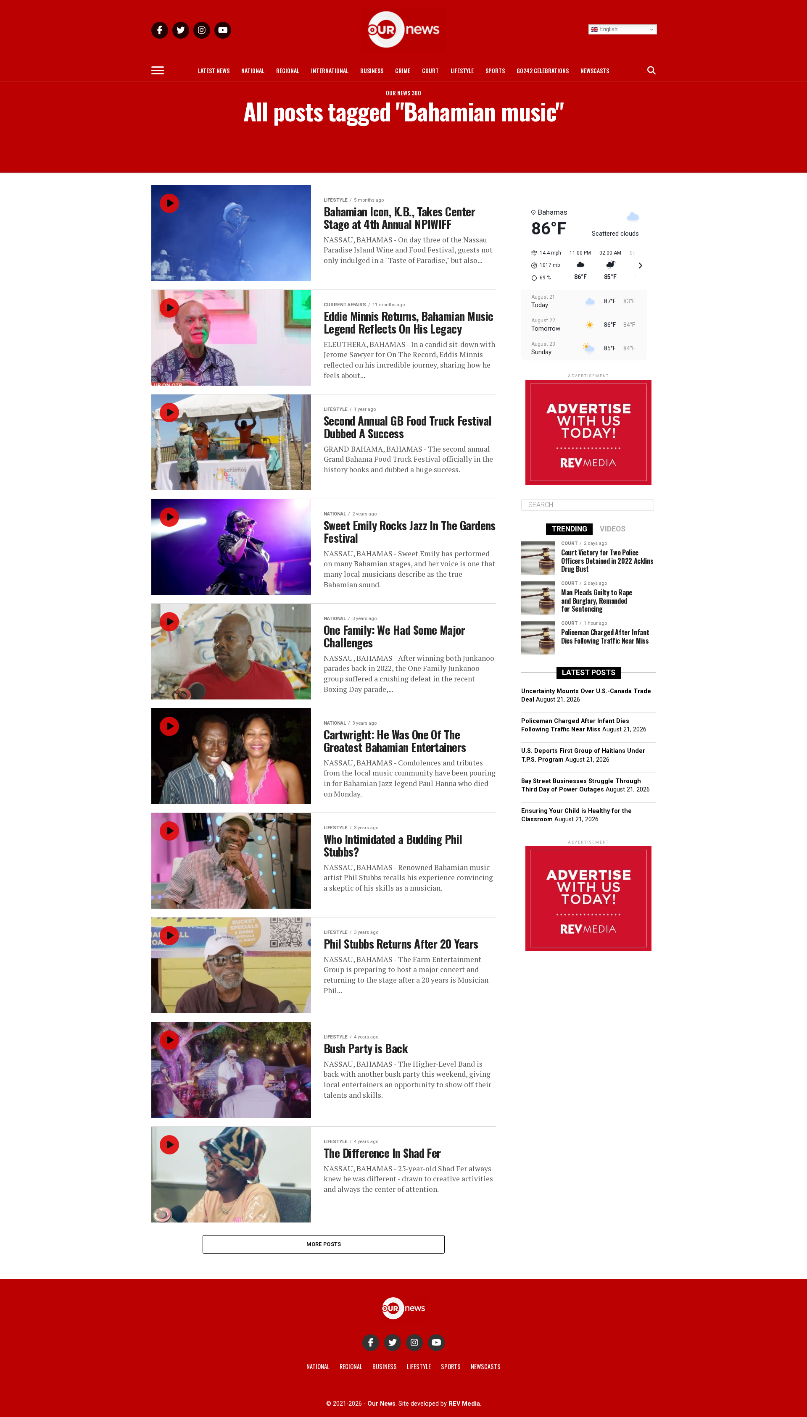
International (329, 70)
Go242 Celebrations (543, 70)
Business (371, 70)
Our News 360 (403, 92)
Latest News (213, 70)
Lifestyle (462, 70)
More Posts (323, 1244)
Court (430, 70)
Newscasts (594, 70)
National (252, 70)
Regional (287, 70)
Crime (402, 70)
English (607, 29)
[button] (543, 265)
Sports (495, 70)
